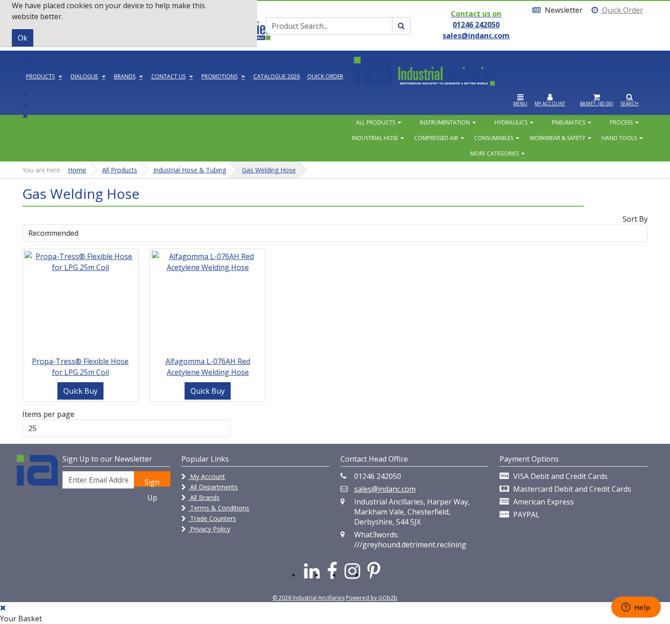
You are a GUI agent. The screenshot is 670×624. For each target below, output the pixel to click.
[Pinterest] (374, 570)
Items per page (48, 414)
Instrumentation (445, 122)
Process (621, 122)
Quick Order (621, 10)
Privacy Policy (209, 529)
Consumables (493, 138)
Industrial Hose (375, 138)
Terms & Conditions (218, 508)
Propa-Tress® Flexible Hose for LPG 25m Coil (80, 366)
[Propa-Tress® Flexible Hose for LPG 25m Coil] (80, 261)
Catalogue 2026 (276, 76)
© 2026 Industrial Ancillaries (309, 598)
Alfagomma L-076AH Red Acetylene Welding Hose (207, 366)
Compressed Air (436, 138)
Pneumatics (568, 122)
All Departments (213, 487)
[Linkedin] (311, 570)
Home (77, 170)
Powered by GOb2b (371, 598)
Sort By (635, 219)
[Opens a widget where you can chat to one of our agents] (636, 608)
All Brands (204, 497)
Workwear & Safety (557, 138)
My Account (206, 476)
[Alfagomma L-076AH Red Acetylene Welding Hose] (207, 261)
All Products (375, 122)
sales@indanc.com (385, 489)
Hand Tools (619, 138)
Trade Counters (212, 518)
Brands (124, 76)
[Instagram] (352, 570)
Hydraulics (511, 122)
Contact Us (168, 76)
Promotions (219, 76)
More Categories (494, 153)
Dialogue (84, 76)
